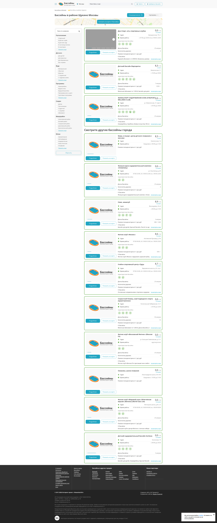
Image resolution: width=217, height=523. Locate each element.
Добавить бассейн (155, 4)
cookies (201, 515)
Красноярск (109, 475)
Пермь (121, 473)
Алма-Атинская (62, 143)
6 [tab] (113, 281)
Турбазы (76, 472)
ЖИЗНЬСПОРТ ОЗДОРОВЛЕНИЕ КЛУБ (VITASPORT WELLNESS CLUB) (136, 99)
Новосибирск (109, 479)
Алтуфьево (61, 145)
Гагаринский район (64, 123)
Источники (77, 475)
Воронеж (94, 476)
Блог (57, 487)
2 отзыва (158, 265)
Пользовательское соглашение (61, 480)
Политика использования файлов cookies (62, 477)
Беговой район (62, 121)
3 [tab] (99, 281)
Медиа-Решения (157, 494)
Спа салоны (77, 474)
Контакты (58, 470)
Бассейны (77, 470)
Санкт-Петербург (124, 479)
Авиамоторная (62, 137)
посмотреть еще (156, 59)
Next (113, 39)
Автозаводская (62, 139)
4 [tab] (103, 281)
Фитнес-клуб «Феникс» (127, 235)
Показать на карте (109, 52)
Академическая (62, 141)
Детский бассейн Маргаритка (129, 66)
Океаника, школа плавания (128, 371)
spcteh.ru (149, 471)
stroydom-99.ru (150, 475)
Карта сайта (59, 485)
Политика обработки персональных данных (62, 472)
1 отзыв (159, 67)
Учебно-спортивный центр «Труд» (131, 264)
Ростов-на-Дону (123, 475)
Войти (141, 4)
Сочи (133, 471)
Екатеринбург (96, 478)
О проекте (59, 468)
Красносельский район (65, 128)
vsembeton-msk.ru (151, 473)
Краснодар (109, 473)
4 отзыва (158, 235)
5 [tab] (108, 281)
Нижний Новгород (111, 477)
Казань (108, 471)
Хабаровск (135, 477)
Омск (120, 471)
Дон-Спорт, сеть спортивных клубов (132, 31)
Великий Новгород (95, 472)
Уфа (133, 475)
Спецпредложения (134, 15)
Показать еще (62, 49)
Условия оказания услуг (62, 483)
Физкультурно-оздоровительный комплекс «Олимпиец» (134, 167)
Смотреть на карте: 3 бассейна (108, 22)
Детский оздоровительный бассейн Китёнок (135, 436)
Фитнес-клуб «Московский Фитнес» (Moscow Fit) (135, 335)
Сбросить (68, 153)
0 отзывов (158, 32)
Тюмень (134, 473)
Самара (121, 477)
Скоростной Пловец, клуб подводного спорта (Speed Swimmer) (135, 300)
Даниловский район (64, 126)
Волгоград (95, 474)
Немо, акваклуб (124, 202)
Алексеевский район (64, 119)
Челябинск (135, 479)
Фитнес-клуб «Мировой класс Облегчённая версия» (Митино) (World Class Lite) (134, 400)
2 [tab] (94, 281)
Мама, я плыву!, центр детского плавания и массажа (134, 137)
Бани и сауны (78, 468)
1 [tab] (89, 281)
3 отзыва (158, 203)
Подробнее (93, 52)
